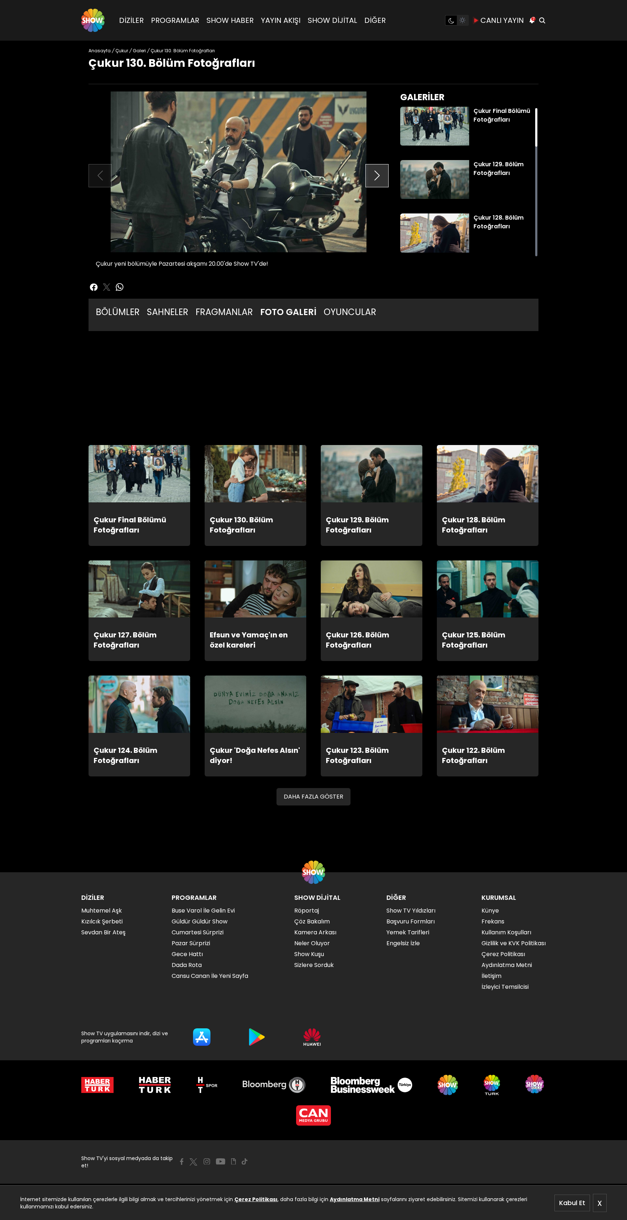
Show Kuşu (309, 954)
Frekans (492, 921)
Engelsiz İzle (403, 943)
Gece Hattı (187, 954)
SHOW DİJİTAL (332, 20)
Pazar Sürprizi (191, 943)
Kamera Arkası (315, 932)
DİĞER (375, 20)
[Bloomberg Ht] (274, 1085)
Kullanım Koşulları (506, 932)
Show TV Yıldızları (410, 910)
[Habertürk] (97, 1085)
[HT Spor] (206, 1085)
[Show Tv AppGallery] (312, 1037)
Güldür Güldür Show (200, 921)
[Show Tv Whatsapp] (120, 287)
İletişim (491, 976)
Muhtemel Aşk (101, 910)
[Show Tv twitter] (106, 287)
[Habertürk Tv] (155, 1085)
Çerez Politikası (256, 1199)
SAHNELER (167, 312)
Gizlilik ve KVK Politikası (513, 943)
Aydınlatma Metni (355, 1199)
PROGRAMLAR (175, 20)
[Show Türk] (492, 1085)
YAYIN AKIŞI (280, 20)
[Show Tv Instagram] (207, 1161)
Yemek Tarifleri (407, 932)
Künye (490, 910)
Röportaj (306, 910)
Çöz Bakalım (312, 921)
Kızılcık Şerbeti (102, 921)
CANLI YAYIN (502, 20)
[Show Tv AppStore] (202, 1037)
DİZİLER (131, 20)
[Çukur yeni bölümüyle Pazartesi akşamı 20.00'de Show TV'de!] (238, 171)
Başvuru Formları (410, 921)
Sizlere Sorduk (314, 965)
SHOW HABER (230, 20)
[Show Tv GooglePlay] (257, 1037)
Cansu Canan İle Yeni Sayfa (210, 976)
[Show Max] (535, 1085)
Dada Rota (187, 965)
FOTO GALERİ (288, 312)
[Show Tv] (92, 20)
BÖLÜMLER (118, 312)
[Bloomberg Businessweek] (371, 1085)
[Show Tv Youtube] (220, 1161)
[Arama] (542, 20)
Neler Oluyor (312, 943)
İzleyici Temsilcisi (505, 987)
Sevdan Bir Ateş (103, 932)
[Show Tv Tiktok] (244, 1161)
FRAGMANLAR (224, 312)
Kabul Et (572, 1202)
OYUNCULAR (350, 312)
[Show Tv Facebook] (181, 1161)
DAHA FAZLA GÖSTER (313, 796)
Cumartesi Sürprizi (198, 932)
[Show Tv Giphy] (233, 1161)
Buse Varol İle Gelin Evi (203, 910)
